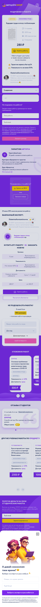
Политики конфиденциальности (10, 602)
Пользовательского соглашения (27, 600)
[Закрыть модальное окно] (37, 534)
